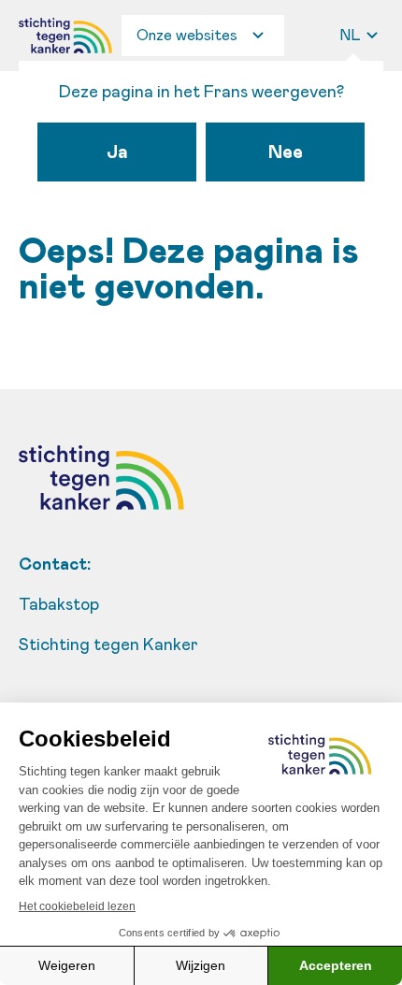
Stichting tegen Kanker (108, 645)
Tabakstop (59, 605)
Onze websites (186, 35)
